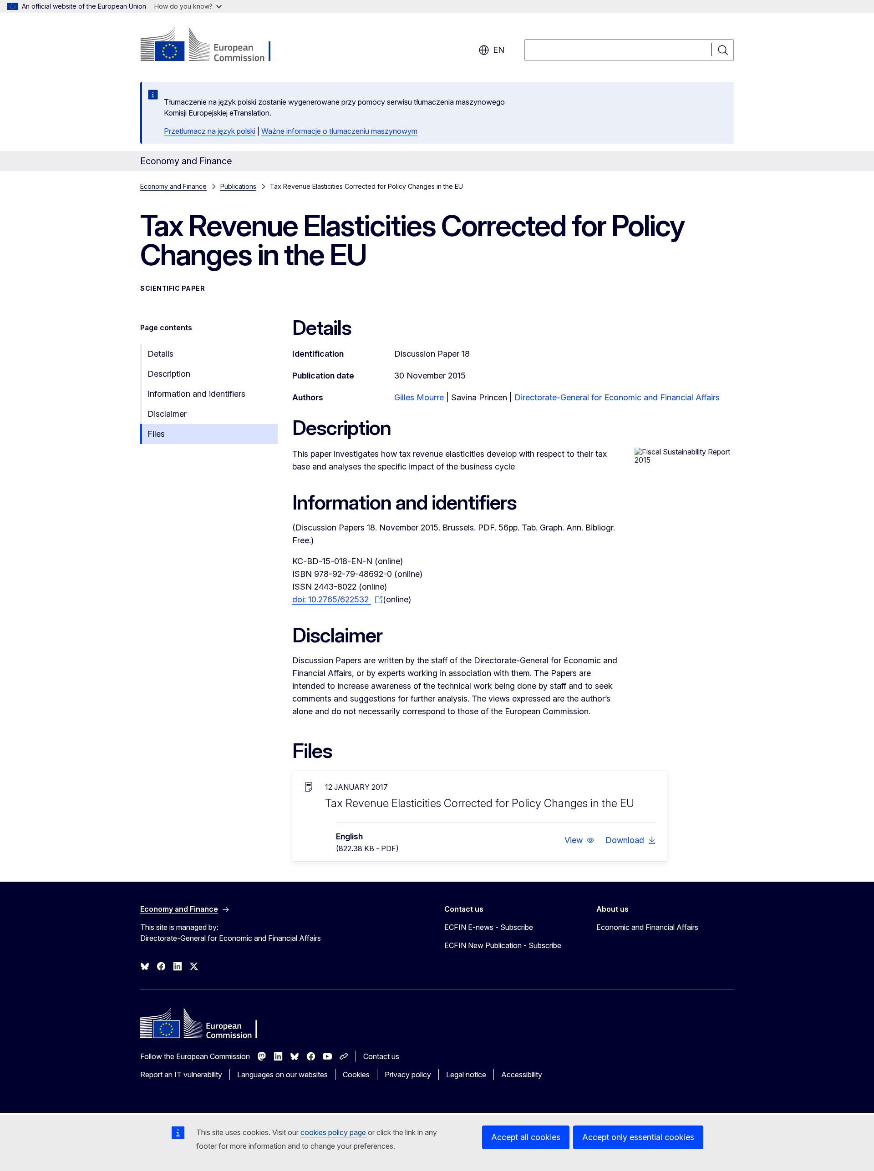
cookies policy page (333, 1132)
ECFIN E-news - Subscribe (488, 927)
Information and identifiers (196, 394)
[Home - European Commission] (213, 45)
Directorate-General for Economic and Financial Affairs (617, 397)
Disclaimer (167, 414)
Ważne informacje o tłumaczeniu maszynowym (339, 131)
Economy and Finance (173, 186)
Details (160, 353)
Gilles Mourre (419, 397)
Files (156, 434)
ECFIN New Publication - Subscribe (502, 945)
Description (168, 374)
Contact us (381, 1056)
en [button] (498, 50)
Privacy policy (408, 1074)
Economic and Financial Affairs (647, 927)
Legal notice (466, 1074)
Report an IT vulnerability (181, 1074)
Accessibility (521, 1074)
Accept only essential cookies (638, 1137)
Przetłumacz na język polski (209, 131)
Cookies (356, 1074)
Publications (238, 186)
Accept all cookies (525, 1137)
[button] (579, 840)
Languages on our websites (282, 1074)
